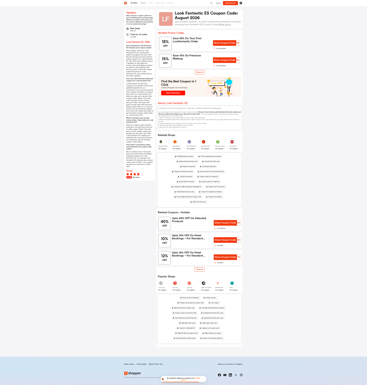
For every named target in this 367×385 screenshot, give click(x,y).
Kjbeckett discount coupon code (184, 308)
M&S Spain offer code (188, 323)
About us (221, 364)
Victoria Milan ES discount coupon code (189, 197)
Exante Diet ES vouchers (186, 181)
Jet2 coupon (215, 303)
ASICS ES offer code (199, 202)
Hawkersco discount (188, 166)
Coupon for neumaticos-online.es (211, 191)
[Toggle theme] (241, 3)
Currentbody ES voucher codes (185, 338)
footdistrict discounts (209, 166)
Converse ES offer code (211, 161)
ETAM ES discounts (186, 176)
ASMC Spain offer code (209, 323)
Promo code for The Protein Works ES (212, 171)
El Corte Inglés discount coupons (211, 156)
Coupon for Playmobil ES (187, 328)
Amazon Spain (163, 146)
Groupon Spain (220, 146)
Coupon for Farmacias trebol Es (212, 338)
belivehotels (219, 287)
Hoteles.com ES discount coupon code (192, 303)
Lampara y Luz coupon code (210, 328)
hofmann (189, 287)
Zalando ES (176, 146)
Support (240, 364)
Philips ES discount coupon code (187, 333)
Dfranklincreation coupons (185, 156)
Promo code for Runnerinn (191, 297)
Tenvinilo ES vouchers (215, 197)
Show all (199, 72)
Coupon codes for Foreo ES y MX (185, 313)
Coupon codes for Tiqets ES (210, 181)
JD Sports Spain (206, 287)
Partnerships (141, 364)
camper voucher (211, 297)
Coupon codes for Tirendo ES (209, 176)
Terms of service (156, 377)
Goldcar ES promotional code (188, 161)
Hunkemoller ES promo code (185, 191)
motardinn (233, 146)
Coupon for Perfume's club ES (183, 171)
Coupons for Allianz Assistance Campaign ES (187, 186)
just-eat (175, 287)
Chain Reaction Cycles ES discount (185, 318)
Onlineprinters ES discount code (213, 313)
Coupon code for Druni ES (216, 186)
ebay (231, 287)
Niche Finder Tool (156, 364)
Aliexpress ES (205, 146)
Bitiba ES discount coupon (213, 333)
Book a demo (129, 364)
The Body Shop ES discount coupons (213, 308)
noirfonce (161, 287)
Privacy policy (145, 377)
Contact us (230, 364)
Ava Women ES (191, 146)
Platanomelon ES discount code (213, 318)
